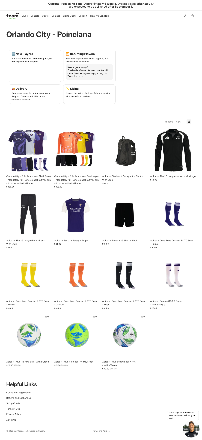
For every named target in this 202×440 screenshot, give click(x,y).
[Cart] (192, 15)
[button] (179, 121)
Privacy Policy (13, 414)
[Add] (47, 168)
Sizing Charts (13, 403)
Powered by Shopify (36, 431)
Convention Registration (18, 392)
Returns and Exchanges (18, 397)
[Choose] (191, 168)
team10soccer (20, 431)
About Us (11, 419)
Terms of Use (13, 408)
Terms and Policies (101, 431)
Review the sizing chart (77, 93)
